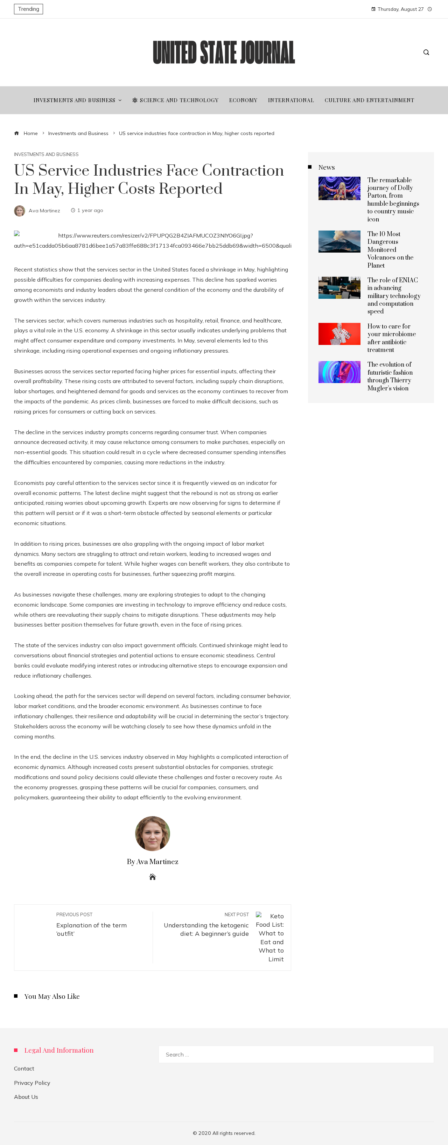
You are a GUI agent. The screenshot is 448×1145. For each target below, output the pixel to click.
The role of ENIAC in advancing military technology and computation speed (394, 296)
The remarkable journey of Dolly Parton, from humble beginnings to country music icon (393, 200)
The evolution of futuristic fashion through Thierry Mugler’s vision (390, 376)
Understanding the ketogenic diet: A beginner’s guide (206, 925)
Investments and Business (46, 154)
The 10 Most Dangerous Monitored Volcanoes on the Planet (390, 250)
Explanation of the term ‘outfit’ (91, 925)
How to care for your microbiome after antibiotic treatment (392, 338)
